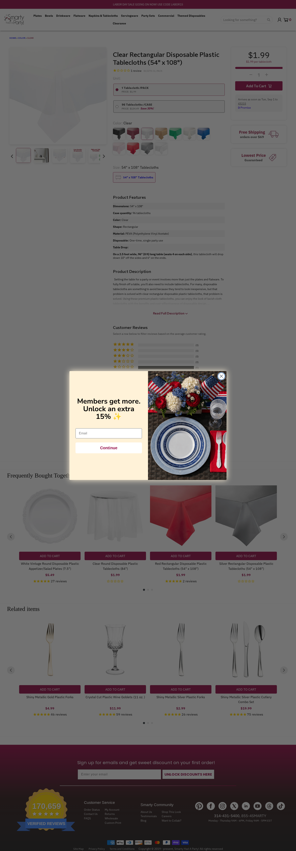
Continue (108, 448)
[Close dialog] (221, 376)
